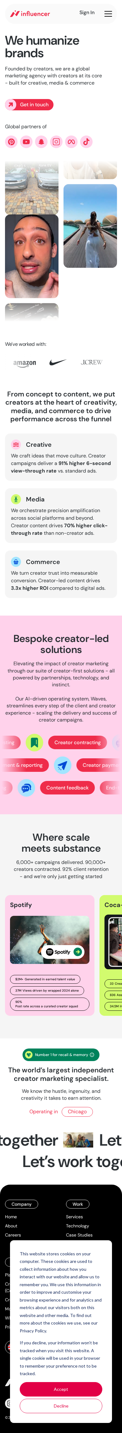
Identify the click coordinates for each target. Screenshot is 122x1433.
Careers (13, 1235)
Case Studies (79, 1235)
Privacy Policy (33, 1330)
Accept (61, 1389)
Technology (77, 1226)
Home (11, 1217)
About (11, 1226)
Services (74, 1217)
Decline (61, 1405)
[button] (107, 14)
